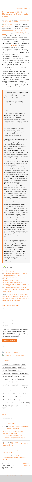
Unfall (13, 406)
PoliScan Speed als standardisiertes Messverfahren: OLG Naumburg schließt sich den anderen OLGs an (16, 284)
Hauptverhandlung (8, 379)
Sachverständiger (6, 298)
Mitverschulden (15, 385)
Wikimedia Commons (7, 30)
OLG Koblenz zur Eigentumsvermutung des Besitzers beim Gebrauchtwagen (13, 450)
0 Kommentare (15, 21)
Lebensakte (21, 379)
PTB (14, 394)
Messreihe (23, 382)
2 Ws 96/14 (16, 87)
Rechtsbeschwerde (23, 296)
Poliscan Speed (7, 394)
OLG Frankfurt (6, 388)
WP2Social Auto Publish (10, 475)
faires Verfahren (24, 373)
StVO (9, 406)
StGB (22, 403)
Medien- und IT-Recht (24, 20)
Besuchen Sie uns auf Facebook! (14, 352)
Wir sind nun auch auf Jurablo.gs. (15, 355)
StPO (27, 403)
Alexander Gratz (7, 20)
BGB (19, 367)
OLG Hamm (15, 388)
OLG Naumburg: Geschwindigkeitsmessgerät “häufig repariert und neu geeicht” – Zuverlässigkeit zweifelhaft (15, 275)
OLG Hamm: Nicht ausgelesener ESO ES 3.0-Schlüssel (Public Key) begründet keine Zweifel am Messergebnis (16, 289)
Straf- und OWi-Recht (6, 21)
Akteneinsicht (6, 364)
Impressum (26, 463)
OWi (17, 296)
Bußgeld (11, 294)
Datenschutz (12, 370)
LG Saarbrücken (7, 382)
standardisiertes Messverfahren (11, 403)
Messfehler (5, 296)
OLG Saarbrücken (7, 391)
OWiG (19, 391)
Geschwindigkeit (24, 294)
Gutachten (16, 376)
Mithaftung (6, 385)
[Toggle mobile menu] (29, 2)
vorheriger (20, 8)
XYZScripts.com (23, 475)
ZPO (4, 409)
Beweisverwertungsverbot (9, 367)
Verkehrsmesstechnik (15, 300)
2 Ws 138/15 (13, 45)
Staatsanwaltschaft (16, 298)
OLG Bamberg (24, 385)
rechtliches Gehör (21, 394)
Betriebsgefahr (16, 364)
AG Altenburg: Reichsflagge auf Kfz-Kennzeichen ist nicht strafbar (14, 457)
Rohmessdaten (19, 397)
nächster (26, 8)
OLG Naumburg (12, 296)
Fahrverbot (15, 373)
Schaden (16, 400)
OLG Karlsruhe (24, 388)
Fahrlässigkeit (6, 373)
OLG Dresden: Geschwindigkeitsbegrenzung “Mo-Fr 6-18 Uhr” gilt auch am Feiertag (15, 443)
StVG (4, 406)
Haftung (23, 376)
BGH (24, 367)
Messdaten (16, 382)
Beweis (23, 364)
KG (15, 379)
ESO (18, 294)
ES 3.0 (15, 294)
